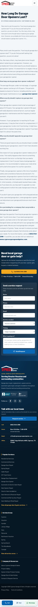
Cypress (3, 517)
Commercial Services (7, 462)
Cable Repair (5, 472)
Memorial (4, 533)
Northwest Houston (7, 536)
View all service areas (8, 553)
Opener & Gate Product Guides (10, 572)
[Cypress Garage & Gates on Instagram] (15, 401)
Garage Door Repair (7, 465)
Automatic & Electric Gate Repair (11, 485)
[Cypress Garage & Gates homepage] (7, 3)
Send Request (20, 351)
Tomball (3, 549)
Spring (3, 540)
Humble (3, 523)
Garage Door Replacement (9, 478)
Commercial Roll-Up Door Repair (11, 498)
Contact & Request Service (9, 578)
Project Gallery (5, 568)
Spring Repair (5, 468)
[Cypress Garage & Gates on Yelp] (20, 401)
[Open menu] (34, 3)
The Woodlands (6, 546)
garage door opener (29, 94)
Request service (17, 418)
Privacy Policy (5, 590)
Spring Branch (5, 543)
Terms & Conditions (16, 590)
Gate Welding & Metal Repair (9, 501)
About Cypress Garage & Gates (10, 565)
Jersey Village (5, 526)
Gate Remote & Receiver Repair (11, 494)
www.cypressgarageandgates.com (13, 239)
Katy (2, 530)
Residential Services (7, 458)
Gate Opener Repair (7, 488)
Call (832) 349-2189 (20, 271)
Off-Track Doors (6, 475)
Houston (4, 520)
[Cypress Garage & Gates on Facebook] (10, 401)
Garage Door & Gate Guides (9, 575)
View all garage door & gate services (13, 505)
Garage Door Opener (7, 481)
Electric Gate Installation (8, 491)
